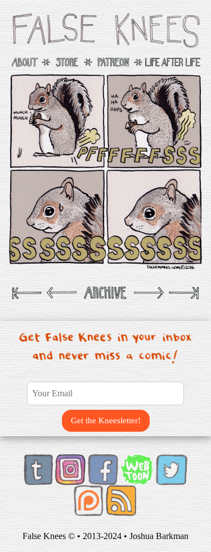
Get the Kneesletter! (106, 420)
